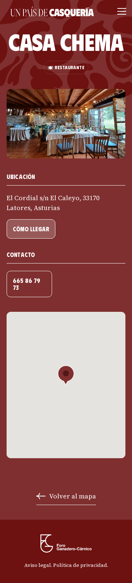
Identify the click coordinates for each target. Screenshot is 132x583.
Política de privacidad (80, 565)
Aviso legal (37, 565)
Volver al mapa (72, 496)
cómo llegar (31, 228)
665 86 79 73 (26, 284)
